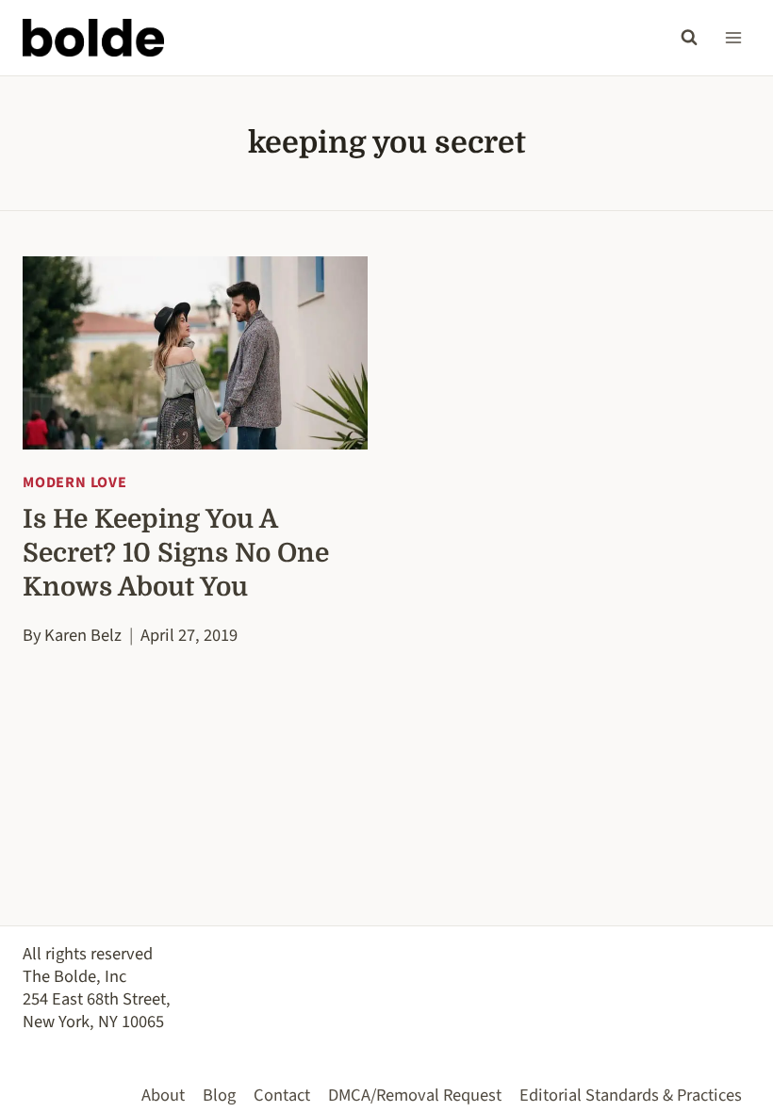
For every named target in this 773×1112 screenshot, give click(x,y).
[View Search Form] (689, 38)
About (163, 1095)
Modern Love (75, 482)
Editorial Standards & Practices (630, 1095)
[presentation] (195, 353)
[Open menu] (732, 37)
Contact (282, 1095)
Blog (219, 1095)
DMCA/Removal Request (415, 1095)
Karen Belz (83, 635)
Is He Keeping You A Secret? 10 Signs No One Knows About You (176, 553)
